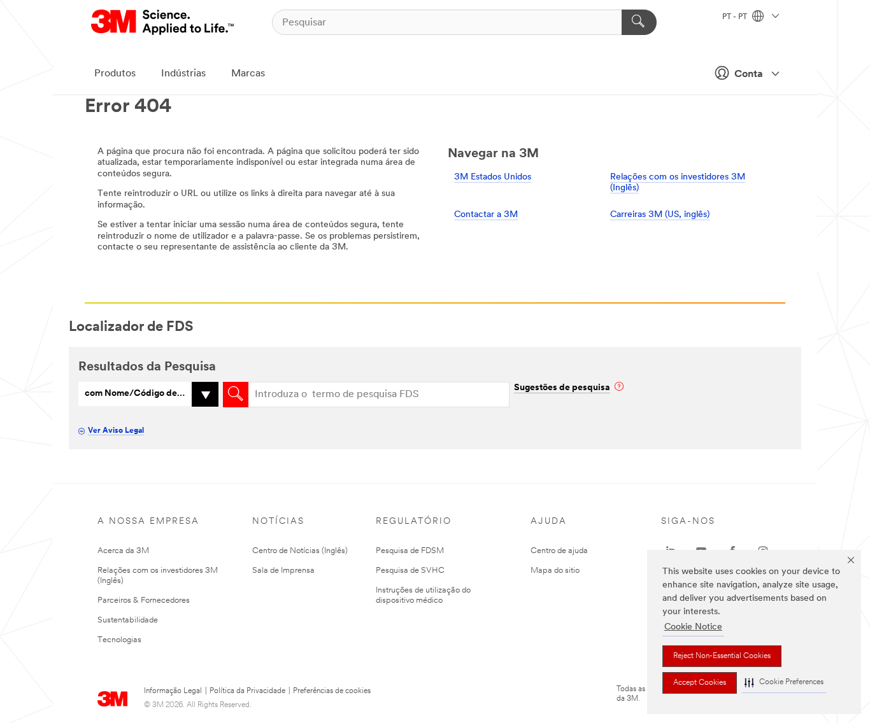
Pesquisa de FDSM (410, 551)
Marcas (248, 74)
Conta (749, 74)
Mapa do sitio (555, 570)
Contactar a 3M (486, 215)
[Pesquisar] (639, 22)
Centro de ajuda (559, 551)
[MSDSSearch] (235, 394)
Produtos (115, 74)
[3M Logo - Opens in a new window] (163, 22)
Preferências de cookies (332, 691)
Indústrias (183, 74)
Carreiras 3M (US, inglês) (660, 215)
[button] (784, 682)
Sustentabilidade (127, 620)
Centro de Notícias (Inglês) (300, 551)
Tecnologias (119, 640)
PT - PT (735, 17)
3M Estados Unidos (492, 177)
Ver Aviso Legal (116, 431)
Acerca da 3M (123, 551)
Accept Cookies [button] (699, 683)
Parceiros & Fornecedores (143, 600)
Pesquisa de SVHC (410, 570)
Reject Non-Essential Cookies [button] (722, 656)
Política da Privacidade (247, 691)
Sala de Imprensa (283, 570)
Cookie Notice (693, 627)
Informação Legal (173, 691)
